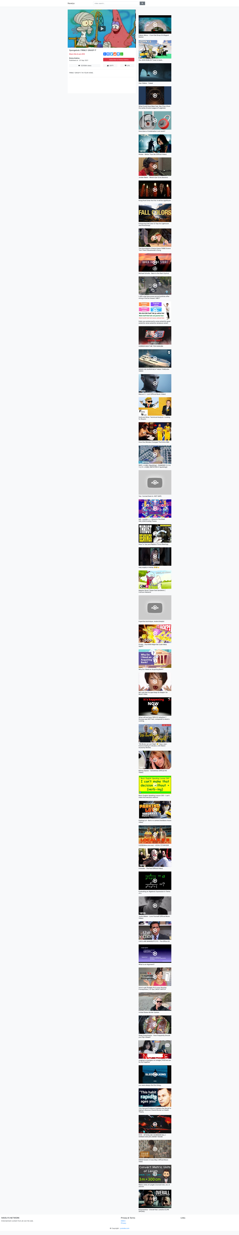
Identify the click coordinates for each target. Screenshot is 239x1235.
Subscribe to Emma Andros (118, 60)
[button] (142, 3)
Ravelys (71, 3)
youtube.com (124, 1228)
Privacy (123, 1223)
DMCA (123, 1221)
